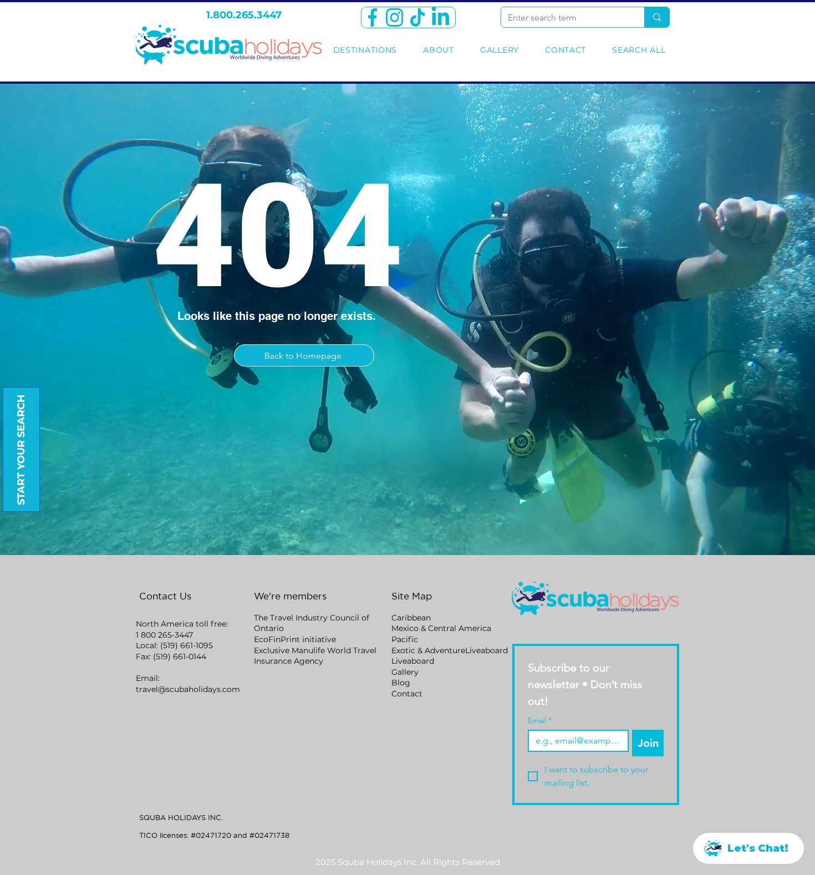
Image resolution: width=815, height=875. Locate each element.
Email (540, 720)
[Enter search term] (656, 17)
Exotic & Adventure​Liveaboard (449, 650)
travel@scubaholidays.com (188, 689)
